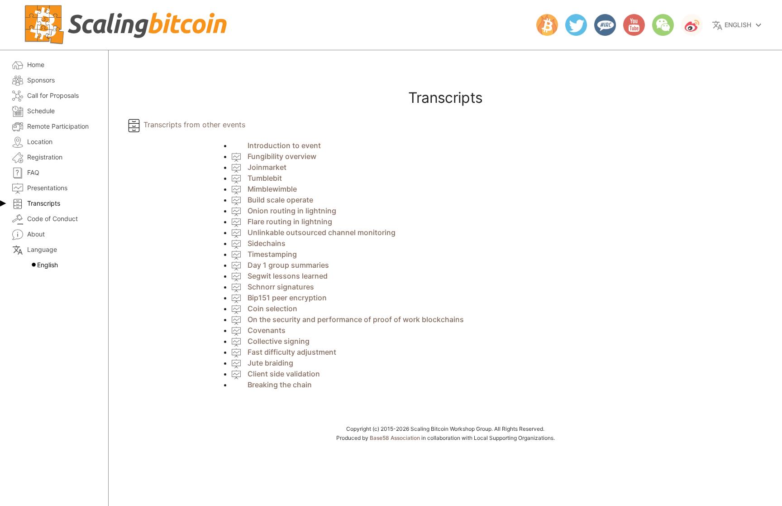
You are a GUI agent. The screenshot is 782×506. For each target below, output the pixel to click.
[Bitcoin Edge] (543, 25)
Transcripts (43, 203)
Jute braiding (270, 362)
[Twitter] (572, 25)
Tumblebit (265, 178)
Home (35, 64)
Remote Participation (58, 126)
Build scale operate (280, 199)
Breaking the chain (280, 384)
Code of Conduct (52, 218)
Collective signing (279, 341)
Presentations (47, 188)
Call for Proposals (53, 95)
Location (39, 141)
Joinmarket (267, 167)
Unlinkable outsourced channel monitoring (322, 232)
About (36, 234)
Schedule (41, 111)
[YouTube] (630, 25)
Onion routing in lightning (292, 210)
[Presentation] (236, 156)
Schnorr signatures (281, 286)
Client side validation (284, 373)
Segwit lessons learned (288, 275)
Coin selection (272, 308)
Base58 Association (395, 437)
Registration (44, 157)
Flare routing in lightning (290, 221)
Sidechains (267, 243)
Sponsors (41, 80)
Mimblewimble (272, 188)
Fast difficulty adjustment (292, 352)
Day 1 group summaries (288, 265)
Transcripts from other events (193, 124)
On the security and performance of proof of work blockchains (356, 319)
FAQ (33, 172)
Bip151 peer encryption (287, 297)
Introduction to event (284, 145)
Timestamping (272, 254)
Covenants (267, 330)
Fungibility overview (282, 156)
